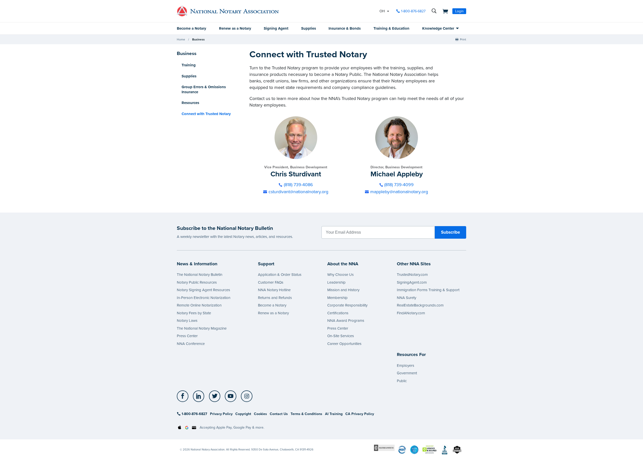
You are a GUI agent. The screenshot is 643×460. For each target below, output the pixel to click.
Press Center (187, 336)
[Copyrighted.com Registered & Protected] (384, 447)
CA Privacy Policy (359, 414)
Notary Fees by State (194, 313)
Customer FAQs (270, 282)
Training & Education (391, 28)
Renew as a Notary (235, 28)
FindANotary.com (411, 313)
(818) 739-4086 (298, 184)
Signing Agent (276, 28)
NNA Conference (191, 343)
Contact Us (279, 414)
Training (189, 65)
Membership (337, 297)
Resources (190, 102)
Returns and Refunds (275, 297)
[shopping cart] (444, 11)
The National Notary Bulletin (199, 274)
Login (459, 11)
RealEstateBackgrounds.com (420, 305)
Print (463, 39)
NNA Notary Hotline (274, 290)
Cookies (260, 414)
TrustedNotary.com (412, 274)
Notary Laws (187, 320)
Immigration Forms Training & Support (428, 290)
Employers (405, 365)
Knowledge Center (438, 28)
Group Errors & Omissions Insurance (204, 89)
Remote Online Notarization (199, 305)
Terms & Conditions (306, 414)
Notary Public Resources (197, 282)
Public (402, 381)
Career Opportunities (344, 343)
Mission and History (343, 290)
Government (407, 373)
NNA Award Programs (345, 320)
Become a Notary (191, 28)
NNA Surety (406, 297)
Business (198, 39)
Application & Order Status (279, 274)
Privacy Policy (221, 414)
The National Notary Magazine (202, 328)
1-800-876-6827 (413, 11)
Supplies (308, 28)
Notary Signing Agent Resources (203, 290)
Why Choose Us (340, 274)
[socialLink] (184, 396)
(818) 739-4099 (399, 184)
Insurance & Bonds (345, 28)
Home (181, 39)
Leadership (336, 282)
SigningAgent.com (412, 282)
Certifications (337, 313)
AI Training (334, 414)
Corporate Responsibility (347, 305)
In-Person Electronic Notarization (203, 297)
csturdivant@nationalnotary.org (298, 191)
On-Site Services (340, 336)
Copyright (243, 414)
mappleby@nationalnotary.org (399, 191)
